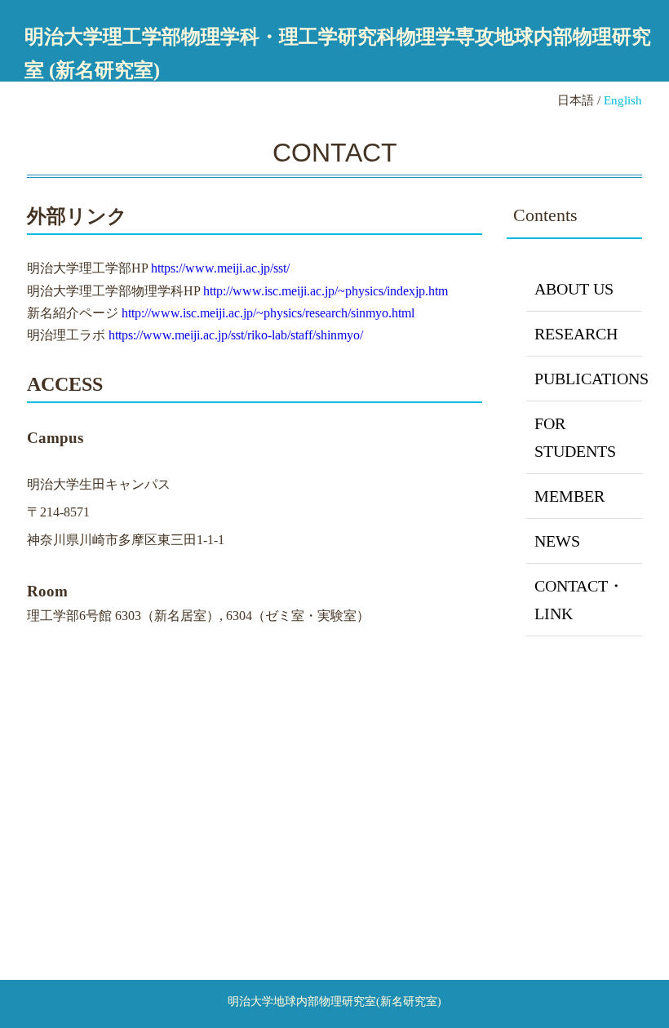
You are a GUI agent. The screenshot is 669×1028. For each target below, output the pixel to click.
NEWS (557, 541)
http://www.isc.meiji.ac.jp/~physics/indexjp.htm (325, 291)
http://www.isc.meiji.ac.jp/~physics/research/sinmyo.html (268, 313)
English (623, 100)
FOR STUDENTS (575, 437)
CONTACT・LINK (579, 600)
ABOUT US (574, 289)
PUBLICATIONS (588, 379)
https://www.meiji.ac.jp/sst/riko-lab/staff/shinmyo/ (236, 335)
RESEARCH (576, 334)
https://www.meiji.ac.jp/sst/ (220, 268)
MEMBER (569, 496)
